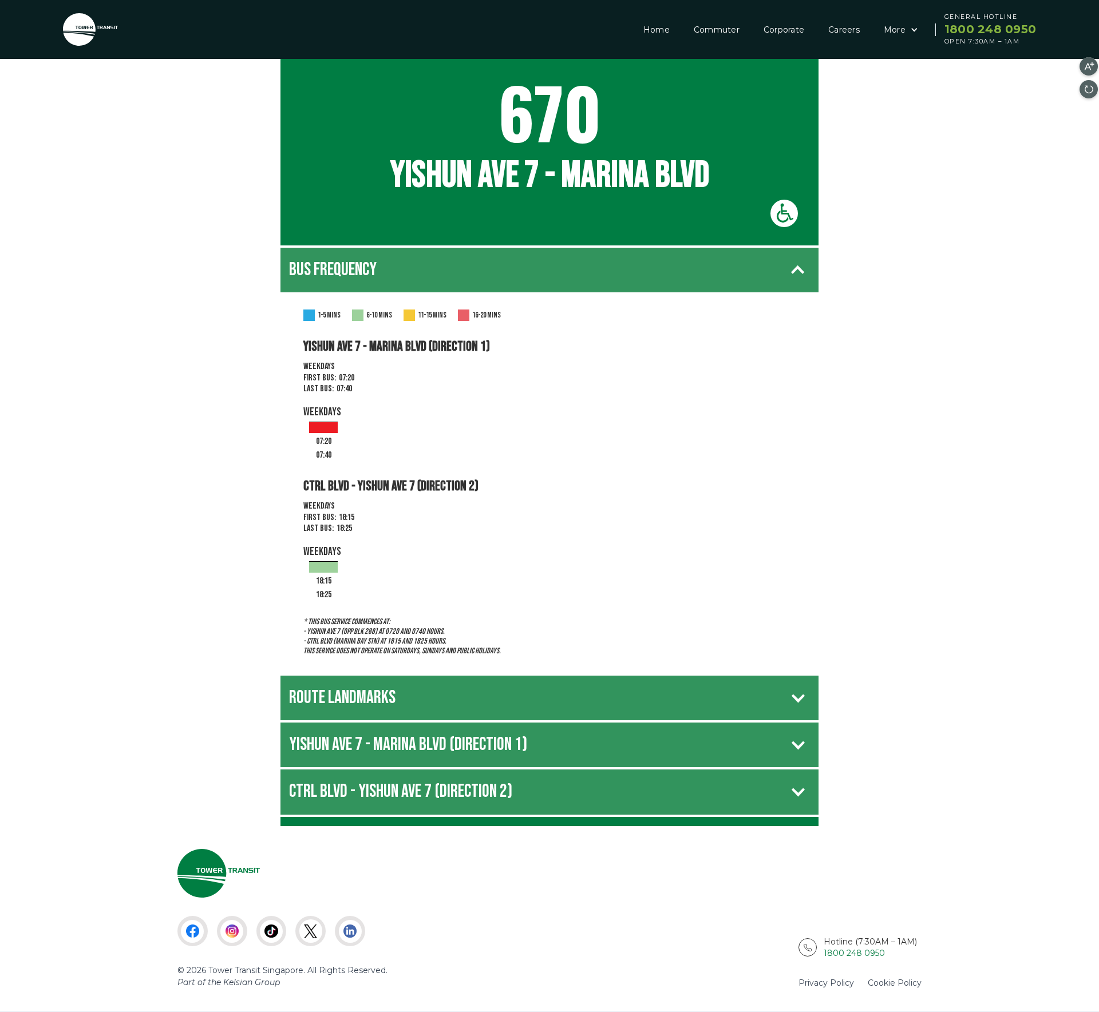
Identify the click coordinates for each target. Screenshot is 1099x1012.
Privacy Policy (826, 983)
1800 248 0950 (990, 29)
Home (656, 30)
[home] (90, 29)
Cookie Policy (895, 983)
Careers (844, 30)
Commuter (717, 30)
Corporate (784, 30)
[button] (899, 30)
